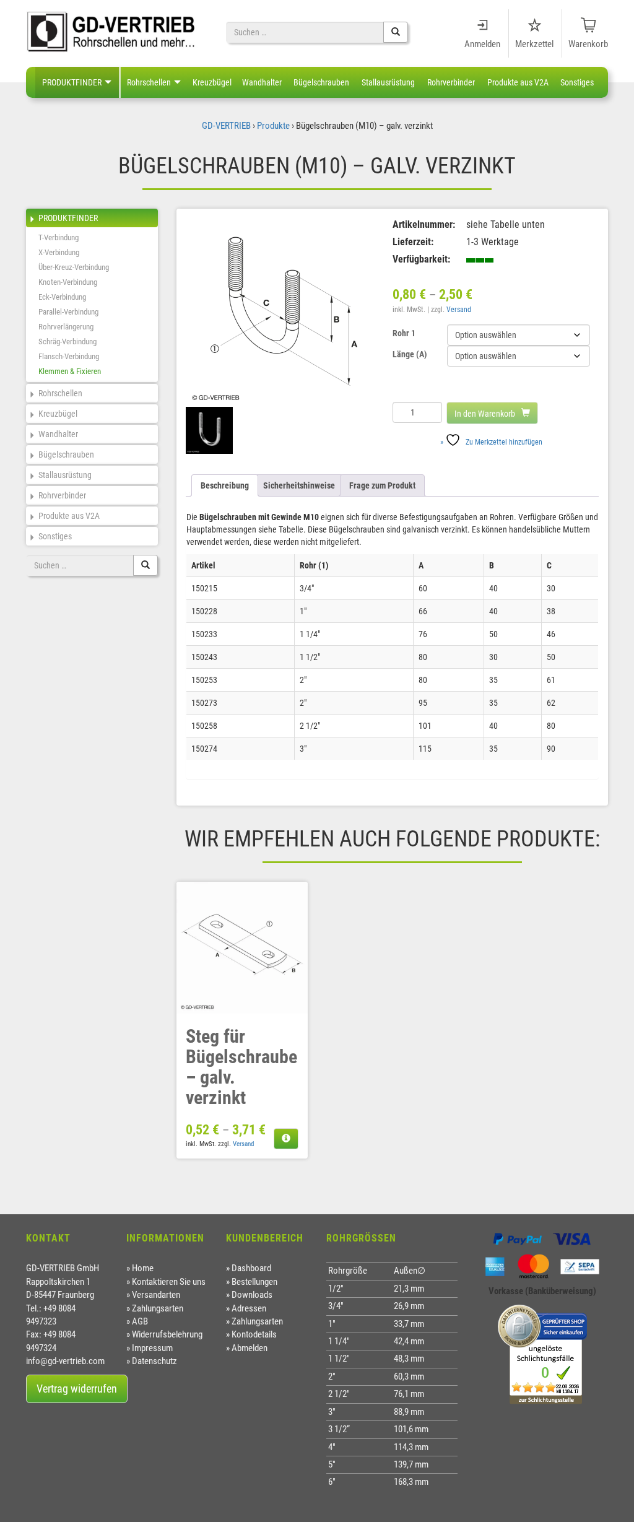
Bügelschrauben (321, 82)
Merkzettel (534, 44)
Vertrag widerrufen (77, 1388)
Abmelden (249, 1348)
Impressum (152, 1348)
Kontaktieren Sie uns (169, 1281)
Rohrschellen (149, 82)
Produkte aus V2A (518, 82)
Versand (458, 309)
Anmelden (482, 44)
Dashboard (251, 1268)
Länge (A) (410, 354)
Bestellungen (254, 1281)
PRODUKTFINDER (72, 82)
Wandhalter (262, 82)
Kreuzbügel (212, 82)
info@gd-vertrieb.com (65, 1361)
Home (143, 1268)
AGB (140, 1321)
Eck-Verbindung (62, 297)
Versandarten (156, 1294)
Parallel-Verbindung (68, 311)
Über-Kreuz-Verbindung (73, 267)
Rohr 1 (404, 333)
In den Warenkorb (484, 414)
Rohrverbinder (451, 82)
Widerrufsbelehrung (167, 1334)
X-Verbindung (58, 252)
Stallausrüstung (388, 82)
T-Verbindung (58, 237)
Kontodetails (254, 1334)
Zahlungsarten (157, 1308)
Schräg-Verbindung (67, 341)
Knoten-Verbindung (67, 282)
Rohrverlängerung (65, 326)
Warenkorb (588, 44)
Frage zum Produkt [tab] (382, 485)
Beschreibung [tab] (225, 485)
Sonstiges (577, 82)
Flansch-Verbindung (68, 356)
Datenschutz (154, 1361)
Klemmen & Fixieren (69, 371)
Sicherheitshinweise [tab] (299, 485)
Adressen (249, 1308)
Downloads (252, 1294)
